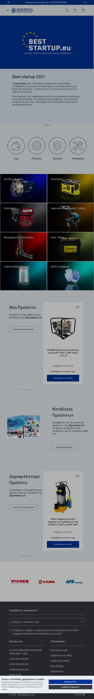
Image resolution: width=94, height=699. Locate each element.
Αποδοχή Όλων (70, 682)
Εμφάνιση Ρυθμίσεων (70, 687)
